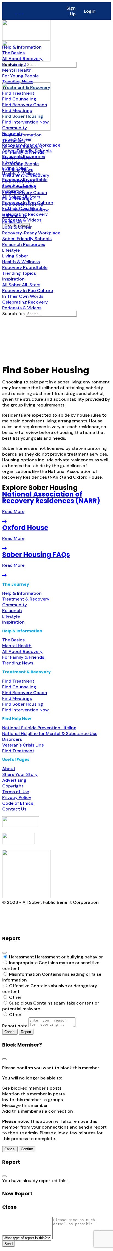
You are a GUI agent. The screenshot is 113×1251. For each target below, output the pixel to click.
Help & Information (22, 593)
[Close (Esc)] (4, 952)
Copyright (12, 786)
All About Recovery (22, 651)
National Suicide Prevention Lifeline (39, 728)
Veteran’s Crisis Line (23, 745)
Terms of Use (15, 792)
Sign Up (71, 11)
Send (8, 1244)
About (8, 769)
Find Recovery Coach (24, 692)
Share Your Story (20, 774)
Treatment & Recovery (25, 599)
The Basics (13, 640)
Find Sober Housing (22, 704)
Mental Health (17, 646)
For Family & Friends (23, 657)
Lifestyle (11, 616)
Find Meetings (17, 698)
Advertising (14, 780)
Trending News (17, 663)
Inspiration (13, 622)
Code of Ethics (17, 803)
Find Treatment (18, 681)
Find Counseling (19, 687)
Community (14, 605)
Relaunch (12, 610)
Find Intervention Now (25, 710)
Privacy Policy (16, 797)
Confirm (27, 1149)
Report (26, 1032)
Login (89, 11)
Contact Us (14, 809)
